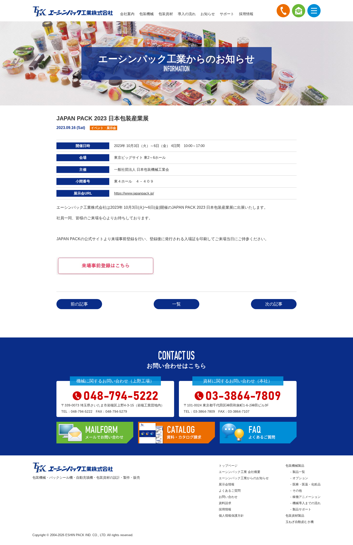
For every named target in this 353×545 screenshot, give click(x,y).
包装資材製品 (295, 515)
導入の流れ (187, 14)
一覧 (176, 304)
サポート (227, 14)
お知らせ (208, 14)
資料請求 (225, 503)
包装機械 (146, 14)
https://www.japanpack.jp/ (134, 193)
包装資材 (165, 14)
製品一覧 (298, 472)
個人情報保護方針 (231, 515)
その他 (297, 490)
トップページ (228, 465)
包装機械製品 (295, 465)
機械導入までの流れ (306, 503)
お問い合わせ (228, 497)
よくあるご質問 (230, 490)
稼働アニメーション (306, 497)
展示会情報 (226, 484)
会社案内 (127, 14)
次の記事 (273, 304)
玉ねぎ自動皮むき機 (300, 522)
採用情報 (246, 14)
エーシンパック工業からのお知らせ (244, 478)
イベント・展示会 (103, 128)
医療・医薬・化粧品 (306, 484)
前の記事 (79, 304)
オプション (300, 478)
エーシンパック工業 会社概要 (239, 472)
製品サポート (301, 509)
